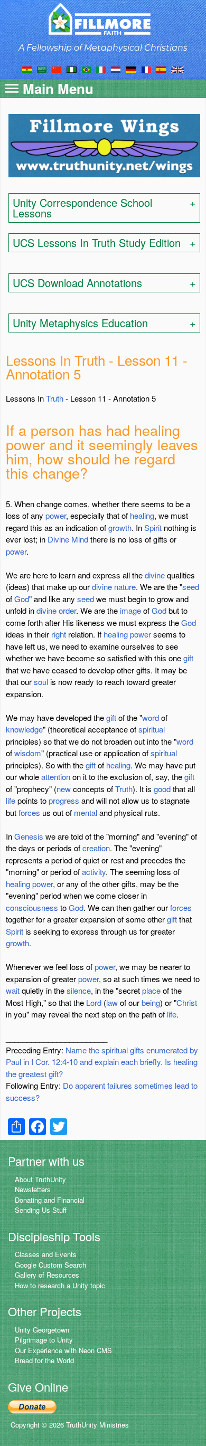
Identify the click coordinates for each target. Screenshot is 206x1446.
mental (85, 812)
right (58, 634)
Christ (186, 1002)
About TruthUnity (40, 1179)
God (21, 598)
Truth (54, 398)
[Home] (103, 19)
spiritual (151, 729)
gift (188, 657)
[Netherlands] (115, 68)
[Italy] (101, 68)
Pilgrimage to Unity (44, 1340)
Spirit (153, 527)
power (55, 515)
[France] (146, 68)
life (10, 800)
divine (155, 575)
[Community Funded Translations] (177, 68)
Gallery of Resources (47, 1275)
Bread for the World (44, 1360)
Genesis (28, 836)
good (162, 788)
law (112, 1002)
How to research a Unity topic (60, 1285)
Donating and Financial (50, 1200)
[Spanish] (161, 68)
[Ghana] (27, 68)
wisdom (27, 752)
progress (64, 800)
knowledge (24, 729)
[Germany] (131, 68)
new (64, 788)
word (150, 717)
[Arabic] (41, 68)
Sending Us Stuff (41, 1210)
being (151, 1002)
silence (79, 990)
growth (120, 527)
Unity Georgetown (42, 1330)
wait (13, 990)
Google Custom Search (50, 1265)
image (130, 610)
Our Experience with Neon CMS (63, 1350)
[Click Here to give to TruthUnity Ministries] (32, 1406)
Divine (58, 539)
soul (41, 681)
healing (142, 515)
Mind (79, 539)
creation (96, 847)
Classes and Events (46, 1254)
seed (190, 586)
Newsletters (33, 1189)
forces (29, 812)
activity (94, 871)
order (67, 610)
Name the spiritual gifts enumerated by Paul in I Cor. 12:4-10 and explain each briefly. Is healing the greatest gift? (102, 1061)
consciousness (32, 907)
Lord (93, 1002)
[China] (56, 68)
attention (55, 776)
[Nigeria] (72, 68)
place (151, 990)
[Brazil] (86, 68)
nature (125, 586)
